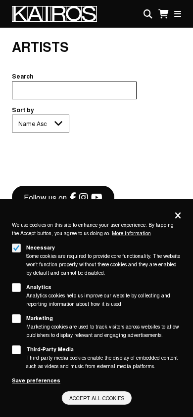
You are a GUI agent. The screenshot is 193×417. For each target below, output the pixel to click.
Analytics (38, 287)
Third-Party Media (50, 349)
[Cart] (163, 14)
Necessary (40, 247)
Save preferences (36, 380)
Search (23, 76)
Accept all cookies (96, 398)
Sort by (23, 109)
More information (131, 233)
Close (178, 216)
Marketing (39, 318)
